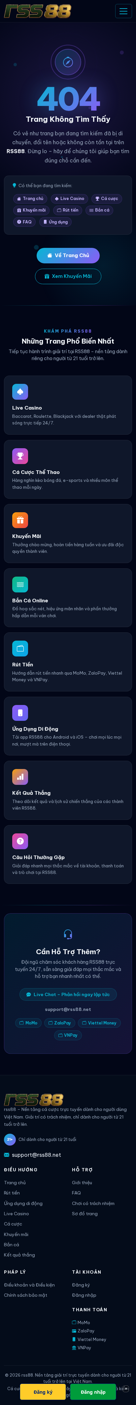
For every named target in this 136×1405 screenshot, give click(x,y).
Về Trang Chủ (72, 255)
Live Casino (72, 198)
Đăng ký (81, 1285)
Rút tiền (70, 210)
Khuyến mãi (34, 210)
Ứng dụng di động (23, 1203)
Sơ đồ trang (85, 1214)
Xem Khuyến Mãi (72, 276)
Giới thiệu (82, 1183)
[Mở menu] (123, 11)
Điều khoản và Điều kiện (29, 1285)
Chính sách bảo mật (25, 1295)
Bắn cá (102, 210)
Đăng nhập (84, 1295)
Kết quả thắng (19, 1255)
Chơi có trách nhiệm (93, 1203)
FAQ (27, 221)
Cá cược (109, 198)
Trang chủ (33, 198)
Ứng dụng (58, 221)
